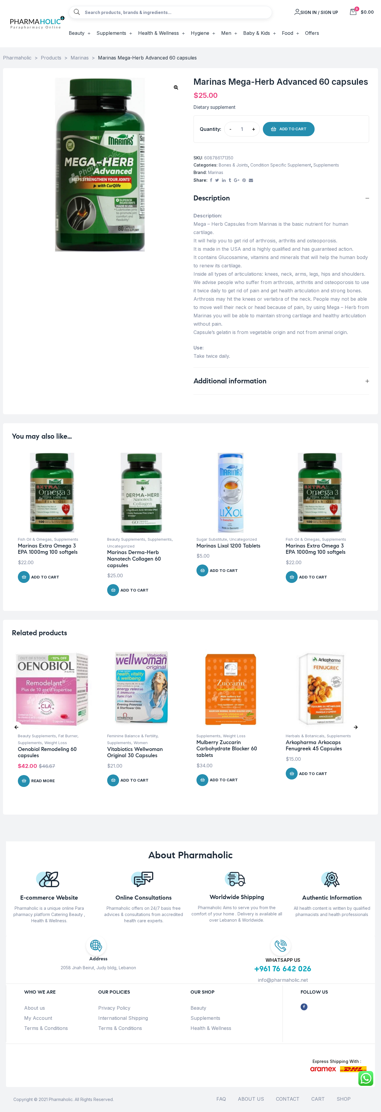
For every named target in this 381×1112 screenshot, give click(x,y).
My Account (38, 1018)
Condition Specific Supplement (280, 164)
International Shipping (123, 1018)
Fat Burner (67, 735)
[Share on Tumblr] (229, 180)
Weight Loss (55, 742)
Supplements (326, 164)
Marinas (215, 172)
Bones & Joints (233, 164)
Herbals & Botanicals (305, 735)
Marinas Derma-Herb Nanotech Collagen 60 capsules (134, 558)
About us (34, 1008)
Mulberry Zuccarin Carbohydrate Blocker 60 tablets (226, 748)
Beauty (198, 1008)
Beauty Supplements (126, 539)
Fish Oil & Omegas (35, 539)
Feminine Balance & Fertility (132, 735)
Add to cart (293, 128)
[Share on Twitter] (217, 180)
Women (141, 742)
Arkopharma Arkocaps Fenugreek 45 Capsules (314, 745)
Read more (43, 780)
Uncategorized (121, 546)
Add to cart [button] (45, 577)
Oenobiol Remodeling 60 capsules (47, 752)
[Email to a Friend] (250, 180)
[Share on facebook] (211, 180)
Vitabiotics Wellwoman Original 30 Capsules (135, 752)
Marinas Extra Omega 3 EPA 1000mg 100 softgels (48, 549)
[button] (176, 87)
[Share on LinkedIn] (224, 180)
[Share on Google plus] (236, 180)
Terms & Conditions (46, 1028)
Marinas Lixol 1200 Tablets (228, 545)
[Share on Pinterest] (244, 180)
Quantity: (210, 129)
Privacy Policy (114, 1008)
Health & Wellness (210, 1028)
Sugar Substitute (211, 539)
